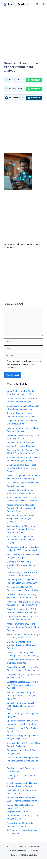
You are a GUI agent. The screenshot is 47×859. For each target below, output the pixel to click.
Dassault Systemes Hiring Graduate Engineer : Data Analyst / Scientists (23, 645)
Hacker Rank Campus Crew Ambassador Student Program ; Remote (21, 539)
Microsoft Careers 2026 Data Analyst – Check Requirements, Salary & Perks (22, 508)
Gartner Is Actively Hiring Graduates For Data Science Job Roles (22, 565)
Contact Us (21, 846)
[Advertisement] (23, 36)
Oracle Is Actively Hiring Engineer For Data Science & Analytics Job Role (23, 761)
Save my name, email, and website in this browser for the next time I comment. (24, 364)
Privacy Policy (34, 846)
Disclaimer (33, 850)
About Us (10, 846)
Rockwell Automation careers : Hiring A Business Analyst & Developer (21, 518)
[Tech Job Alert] (15, 4)
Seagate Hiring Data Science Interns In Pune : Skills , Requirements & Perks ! (20, 808)
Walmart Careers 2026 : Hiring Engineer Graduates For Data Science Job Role (21, 529)
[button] (37, 4)
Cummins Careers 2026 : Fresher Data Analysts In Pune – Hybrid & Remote (22, 468)
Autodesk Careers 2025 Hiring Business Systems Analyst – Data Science (23, 627)
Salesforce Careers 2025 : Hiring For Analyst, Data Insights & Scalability (22, 685)
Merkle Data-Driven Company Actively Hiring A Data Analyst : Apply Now (21, 695)
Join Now (35, 80)
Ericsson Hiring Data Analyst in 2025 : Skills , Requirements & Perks (21, 706)
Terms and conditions (18, 850)
